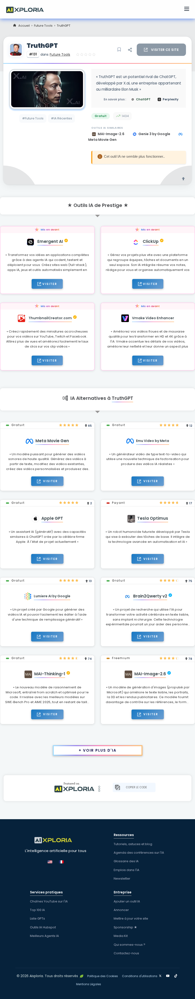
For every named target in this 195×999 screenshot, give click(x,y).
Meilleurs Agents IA (44, 936)
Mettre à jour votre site (131, 918)
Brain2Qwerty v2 (150, 596)
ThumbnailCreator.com (50, 318)
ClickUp (151, 241)
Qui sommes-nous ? (129, 944)
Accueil (24, 25)
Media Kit (121, 936)
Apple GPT (52, 518)
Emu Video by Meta (152, 440)
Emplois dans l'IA (126, 870)
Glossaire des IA (126, 861)
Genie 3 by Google (154, 134)
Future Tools (43, 25)
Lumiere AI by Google (52, 596)
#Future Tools (33, 118)
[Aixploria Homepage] (27, 9)
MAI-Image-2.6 (111, 134)
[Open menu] (186, 9)
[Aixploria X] (161, 975)
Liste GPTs (37, 918)
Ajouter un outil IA (127, 901)
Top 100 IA (37, 910)
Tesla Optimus (152, 518)
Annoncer (121, 910)
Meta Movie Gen (52, 441)
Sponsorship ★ (125, 927)
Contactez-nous (126, 953)
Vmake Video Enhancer (153, 318)
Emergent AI (50, 241)
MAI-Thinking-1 (49, 674)
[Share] (129, 49)
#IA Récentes (61, 118)
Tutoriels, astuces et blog (133, 844)
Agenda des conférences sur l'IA (139, 852)
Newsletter (122, 878)
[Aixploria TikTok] (177, 974)
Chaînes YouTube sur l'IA (49, 901)
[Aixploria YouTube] (168, 974)
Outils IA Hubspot (43, 927)
